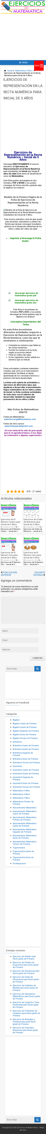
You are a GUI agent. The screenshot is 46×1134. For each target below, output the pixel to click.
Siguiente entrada (39, 573)
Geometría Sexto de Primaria (25, 783)
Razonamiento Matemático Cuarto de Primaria (25, 812)
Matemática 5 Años (23, 70)
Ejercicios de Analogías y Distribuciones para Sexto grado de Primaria (24, 1021)
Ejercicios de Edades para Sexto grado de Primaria (24, 957)
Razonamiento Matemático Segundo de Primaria (25, 830)
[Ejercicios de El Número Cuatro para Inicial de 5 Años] (8, 517)
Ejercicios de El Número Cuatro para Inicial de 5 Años (10, 522)
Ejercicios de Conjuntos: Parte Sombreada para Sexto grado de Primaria (26, 1004)
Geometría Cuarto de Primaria (26, 770)
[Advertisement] (23, 37)
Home (10, 70)
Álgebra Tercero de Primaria (25, 738)
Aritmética (17, 742)
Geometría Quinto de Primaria (26, 773)
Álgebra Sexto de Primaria (24, 734)
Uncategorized (19, 863)
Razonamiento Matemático (25, 807)
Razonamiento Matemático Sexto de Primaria (25, 836)
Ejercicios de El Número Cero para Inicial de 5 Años (32, 555)
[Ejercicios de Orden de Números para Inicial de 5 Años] (31, 517)
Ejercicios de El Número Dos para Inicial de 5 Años (9, 555)
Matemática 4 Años (21, 794)
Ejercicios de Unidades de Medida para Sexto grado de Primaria (25, 987)
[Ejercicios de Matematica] (23, 13)
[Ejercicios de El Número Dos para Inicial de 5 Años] (8, 550)
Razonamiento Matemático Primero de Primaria (25, 818)
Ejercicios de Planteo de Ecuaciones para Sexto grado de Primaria (26, 964)
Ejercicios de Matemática (27, 1128)
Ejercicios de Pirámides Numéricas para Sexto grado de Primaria (25, 1030)
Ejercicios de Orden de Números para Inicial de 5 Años (33, 522)
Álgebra (16, 720)
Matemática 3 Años (21, 790)
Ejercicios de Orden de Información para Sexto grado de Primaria (26, 979)
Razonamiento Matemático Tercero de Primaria (25, 842)
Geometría (17, 766)
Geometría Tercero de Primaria (26, 787)
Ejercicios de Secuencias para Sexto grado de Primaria (26, 972)
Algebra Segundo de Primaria (26, 731)
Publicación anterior (9, 573)
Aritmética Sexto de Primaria (25, 759)
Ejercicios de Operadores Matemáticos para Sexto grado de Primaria (26, 996)
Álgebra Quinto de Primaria (25, 727)
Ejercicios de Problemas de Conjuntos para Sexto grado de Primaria (26, 1013)
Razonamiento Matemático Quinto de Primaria (25, 824)
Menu (25, 62)
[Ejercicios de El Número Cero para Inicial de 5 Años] (31, 550)
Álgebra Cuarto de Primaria (25, 723)
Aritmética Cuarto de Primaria (26, 745)
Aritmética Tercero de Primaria (26, 762)
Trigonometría (19, 847)
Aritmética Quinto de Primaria (26, 749)
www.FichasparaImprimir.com (18, 426)
